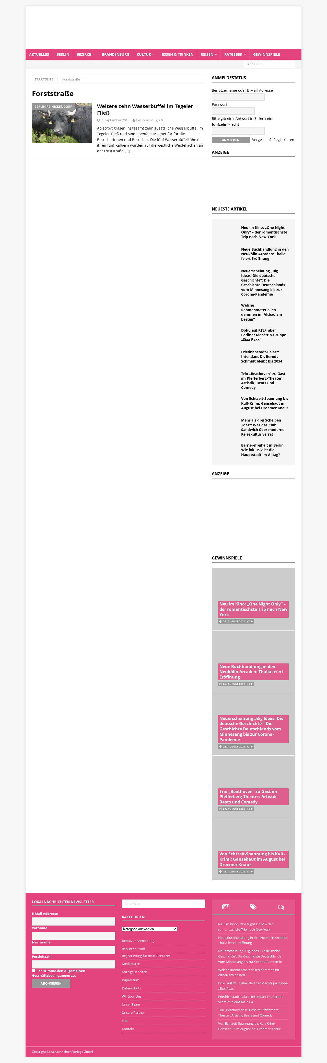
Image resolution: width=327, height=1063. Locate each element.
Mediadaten (131, 963)
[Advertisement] (250, 515)
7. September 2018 (115, 120)
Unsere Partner (133, 1012)
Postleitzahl (42, 956)
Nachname (41, 942)
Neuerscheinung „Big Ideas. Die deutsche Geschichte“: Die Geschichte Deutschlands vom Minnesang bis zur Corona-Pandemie (263, 282)
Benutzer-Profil (133, 949)
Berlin (62, 54)
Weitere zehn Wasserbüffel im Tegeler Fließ (145, 109)
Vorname (39, 928)
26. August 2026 (234, 621)
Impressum (130, 980)
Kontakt (128, 1028)
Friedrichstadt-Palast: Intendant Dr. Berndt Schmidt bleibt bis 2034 (261, 356)
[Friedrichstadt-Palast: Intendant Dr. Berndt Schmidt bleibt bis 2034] (228, 357)
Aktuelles (39, 54)
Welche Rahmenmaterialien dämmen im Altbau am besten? (261, 312)
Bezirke (84, 54)
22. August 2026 (234, 809)
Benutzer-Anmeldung (138, 940)
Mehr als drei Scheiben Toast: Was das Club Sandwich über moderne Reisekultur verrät (262, 427)
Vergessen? (261, 139)
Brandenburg (115, 54)
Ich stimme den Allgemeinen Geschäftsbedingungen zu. (58, 973)
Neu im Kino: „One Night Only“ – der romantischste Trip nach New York (264, 232)
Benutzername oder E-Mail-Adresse (242, 90)
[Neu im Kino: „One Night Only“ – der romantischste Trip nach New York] (228, 233)
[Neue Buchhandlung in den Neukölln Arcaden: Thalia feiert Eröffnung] (228, 254)
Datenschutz (131, 988)
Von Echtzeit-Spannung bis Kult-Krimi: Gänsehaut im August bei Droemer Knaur (264, 403)
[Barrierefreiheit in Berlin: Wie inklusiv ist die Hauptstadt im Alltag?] (228, 450)
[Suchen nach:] (269, 63)
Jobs (125, 1020)
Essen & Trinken (177, 54)
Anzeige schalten (134, 971)
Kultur (144, 54)
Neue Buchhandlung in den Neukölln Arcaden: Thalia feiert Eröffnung (265, 254)
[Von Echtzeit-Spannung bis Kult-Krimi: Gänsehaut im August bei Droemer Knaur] (228, 404)
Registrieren (283, 139)
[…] (127, 150)
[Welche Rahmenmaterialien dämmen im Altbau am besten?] (228, 310)
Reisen (207, 54)
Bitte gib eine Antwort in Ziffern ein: (242, 118)
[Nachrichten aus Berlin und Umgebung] (163, 45)
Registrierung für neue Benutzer (146, 955)
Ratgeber (233, 54)
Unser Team (131, 1004)
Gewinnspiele (266, 54)
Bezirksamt (144, 120)
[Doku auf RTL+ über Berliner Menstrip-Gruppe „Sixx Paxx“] (228, 335)
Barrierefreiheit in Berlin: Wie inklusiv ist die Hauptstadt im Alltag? (263, 450)
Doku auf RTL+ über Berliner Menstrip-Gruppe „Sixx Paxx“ (263, 335)
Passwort (219, 104)
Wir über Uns (132, 996)
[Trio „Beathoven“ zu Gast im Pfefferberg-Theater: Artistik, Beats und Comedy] (228, 379)
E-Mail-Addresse (45, 913)
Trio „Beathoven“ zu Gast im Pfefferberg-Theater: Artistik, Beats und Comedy (263, 380)
